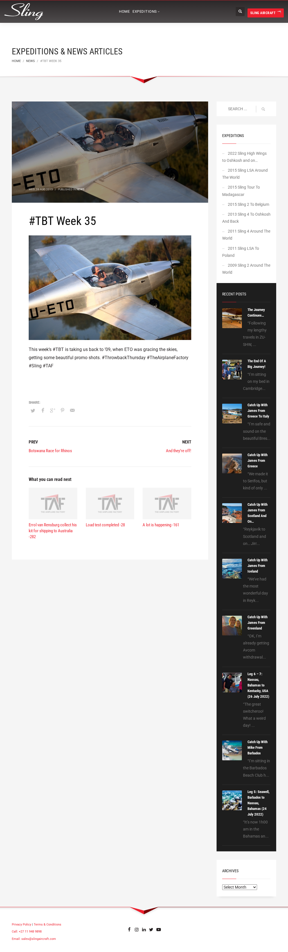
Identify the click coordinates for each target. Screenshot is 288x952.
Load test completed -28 (105, 524)
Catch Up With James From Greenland (257, 622)
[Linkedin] (144, 929)
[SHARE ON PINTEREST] (62, 410)
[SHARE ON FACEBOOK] (43, 410)
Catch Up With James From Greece (257, 460)
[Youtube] (158, 929)
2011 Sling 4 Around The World (246, 234)
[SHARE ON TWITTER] (33, 411)
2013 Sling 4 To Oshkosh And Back (246, 218)
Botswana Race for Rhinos (50, 450)
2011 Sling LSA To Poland (240, 252)
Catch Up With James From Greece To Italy (258, 410)
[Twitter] (151, 929)
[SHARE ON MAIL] (72, 410)
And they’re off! (178, 450)
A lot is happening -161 (161, 524)
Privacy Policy (21, 924)
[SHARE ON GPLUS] (52, 410)
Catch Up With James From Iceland (257, 565)
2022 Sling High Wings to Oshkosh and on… (244, 157)
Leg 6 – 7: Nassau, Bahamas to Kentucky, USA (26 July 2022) (258, 685)
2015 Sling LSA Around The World (245, 174)
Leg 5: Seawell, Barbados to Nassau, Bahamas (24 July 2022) (258, 803)
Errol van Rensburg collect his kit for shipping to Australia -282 (53, 530)
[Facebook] (129, 929)
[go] (263, 109)
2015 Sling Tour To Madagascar (241, 190)
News (80, 189)
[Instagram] (136, 929)
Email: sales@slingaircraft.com (34, 939)
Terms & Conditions (47, 924)
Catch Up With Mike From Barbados (257, 747)
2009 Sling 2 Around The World (246, 269)
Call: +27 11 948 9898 (27, 931)
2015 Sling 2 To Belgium (248, 204)
